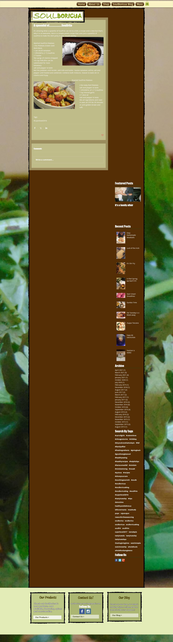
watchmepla (136, 543)
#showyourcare (121, 476)
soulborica (119, 521)
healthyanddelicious (123, 506)
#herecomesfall (121, 465)
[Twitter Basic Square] (120, 560)
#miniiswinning (121, 469)
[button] (147, 3)
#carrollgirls (120, 435)
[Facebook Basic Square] (116, 560)
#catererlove (131, 435)
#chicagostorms (121, 439)
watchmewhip (121, 547)
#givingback (136, 450)
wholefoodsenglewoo (123, 550)
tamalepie (133, 532)
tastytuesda (120, 536)
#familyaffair (120, 447)
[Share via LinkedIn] (46, 128)
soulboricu (129, 521)
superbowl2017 (121, 532)
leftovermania (120, 510)
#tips (130, 498)
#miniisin (132, 465)
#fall (137, 443)
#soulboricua (120, 483)
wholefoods (132, 547)
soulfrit (118, 528)
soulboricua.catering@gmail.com (86, 604)
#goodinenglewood (123, 454)
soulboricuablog (132, 524)
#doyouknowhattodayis (125, 443)
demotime (119, 502)
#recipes (126, 472)
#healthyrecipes (121, 461)
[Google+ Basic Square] (123, 560)
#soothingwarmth (122, 480)
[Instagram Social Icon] (88, 611)
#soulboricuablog (122, 487)
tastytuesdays (120, 539)
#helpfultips (134, 461)
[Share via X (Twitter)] (40, 128)
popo (117, 513)
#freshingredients (122, 450)
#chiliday (133, 439)
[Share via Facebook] (35, 128)
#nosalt (132, 469)
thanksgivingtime (122, 543)
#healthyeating (121, 458)
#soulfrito (134, 491)
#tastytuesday (121, 498)
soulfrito (125, 528)
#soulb (134, 480)
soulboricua (120, 524)
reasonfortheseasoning (124, 517)
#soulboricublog (121, 491)
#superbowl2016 (40, 121)
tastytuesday (131, 536)
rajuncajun (125, 513)
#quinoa (118, 472)
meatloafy (132, 510)
